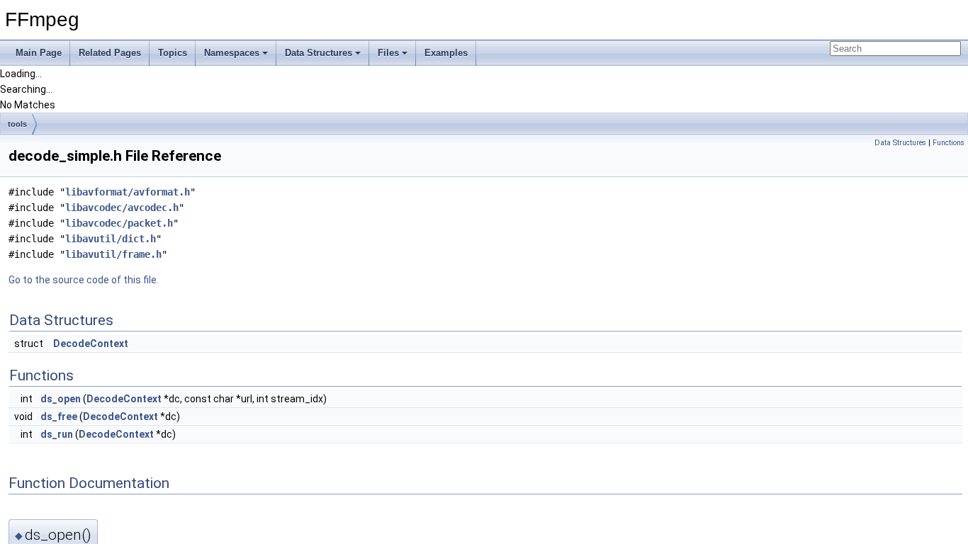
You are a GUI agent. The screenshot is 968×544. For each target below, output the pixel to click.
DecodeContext (90, 343)
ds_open (60, 398)
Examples (446, 52)
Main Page (39, 52)
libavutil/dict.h (110, 238)
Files (388, 52)
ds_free (58, 416)
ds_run (56, 434)
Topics (172, 52)
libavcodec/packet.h (119, 223)
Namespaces (231, 52)
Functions (948, 142)
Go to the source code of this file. (84, 279)
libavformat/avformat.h (127, 192)
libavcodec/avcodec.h (122, 207)
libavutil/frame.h (113, 254)
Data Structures (318, 52)
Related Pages (110, 52)
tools (17, 124)
